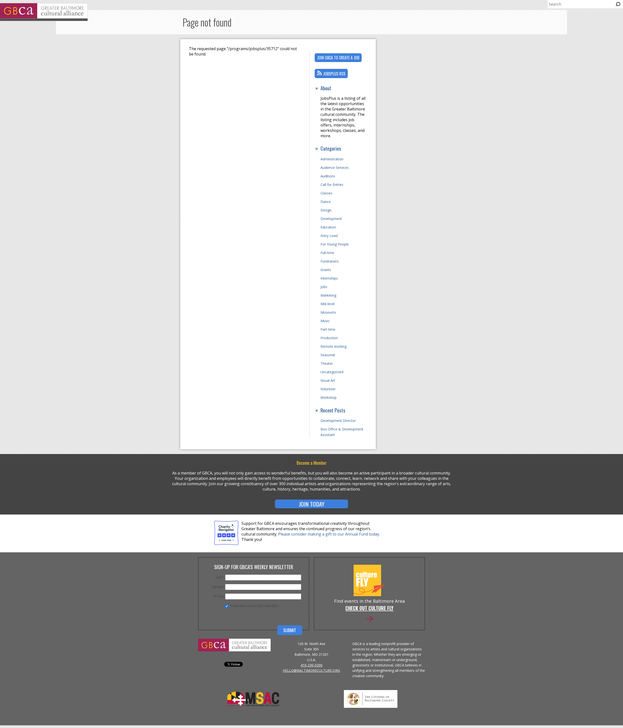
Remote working (334, 346)
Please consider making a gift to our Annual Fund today (328, 534)
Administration (332, 159)
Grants (326, 269)
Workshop (329, 397)
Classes (326, 193)
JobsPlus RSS (334, 74)
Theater (327, 363)
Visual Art (328, 380)
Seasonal (328, 355)
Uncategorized (332, 372)
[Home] (44, 17)
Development (331, 218)
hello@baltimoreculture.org (311, 670)
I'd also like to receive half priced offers (254, 605)
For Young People (335, 244)
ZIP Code (218, 596)
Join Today (311, 504)
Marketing (328, 295)
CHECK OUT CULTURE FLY (369, 608)
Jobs (324, 286)
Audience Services (335, 167)
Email (220, 577)
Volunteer (328, 389)
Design (326, 210)
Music (325, 320)
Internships (329, 278)
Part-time (328, 329)
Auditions (328, 176)
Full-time (327, 252)
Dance (326, 201)
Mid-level (328, 303)
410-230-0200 (311, 665)
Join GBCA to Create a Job (338, 58)
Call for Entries (332, 184)
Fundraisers (330, 261)
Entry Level (329, 235)
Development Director (338, 420)
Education (328, 227)
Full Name (218, 586)
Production (329, 338)
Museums (328, 312)
